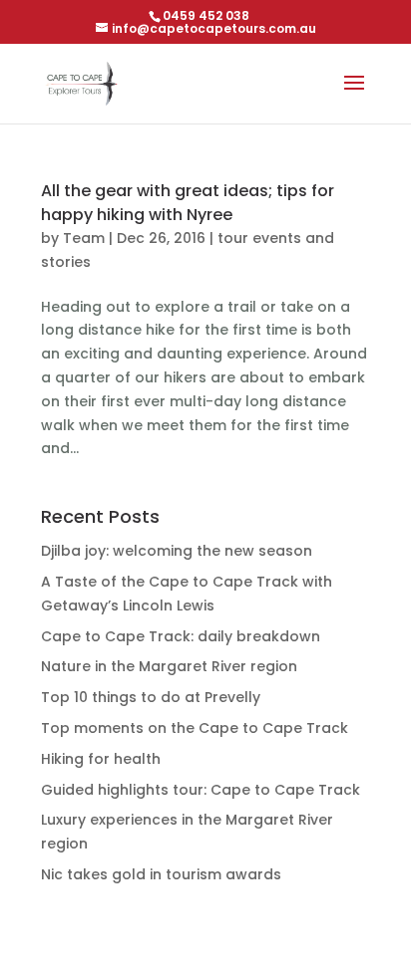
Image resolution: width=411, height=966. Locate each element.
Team (84, 238)
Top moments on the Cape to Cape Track (194, 728)
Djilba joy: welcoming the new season (176, 551)
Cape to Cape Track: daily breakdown (180, 636)
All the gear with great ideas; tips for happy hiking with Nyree (187, 202)
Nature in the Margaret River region (169, 666)
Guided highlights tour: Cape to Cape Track (200, 790)
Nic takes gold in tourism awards (161, 874)
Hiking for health (101, 759)
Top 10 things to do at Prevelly (150, 697)
